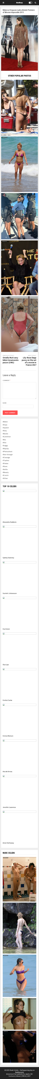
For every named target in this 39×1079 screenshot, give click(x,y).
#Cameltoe (7, 437)
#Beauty (6, 472)
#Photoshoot (7, 451)
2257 (28, 1076)
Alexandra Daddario (9, 522)
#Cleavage (6, 457)
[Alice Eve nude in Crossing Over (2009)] (19, 1014)
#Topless (6, 460)
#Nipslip (6, 448)
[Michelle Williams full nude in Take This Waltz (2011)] (19, 879)
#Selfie (5, 469)
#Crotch (5, 475)
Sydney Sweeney (8, 558)
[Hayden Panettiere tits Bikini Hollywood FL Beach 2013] (19, 164)
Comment (7, 380)
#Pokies (5, 463)
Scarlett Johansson (10, 593)
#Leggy (5, 445)
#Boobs (5, 434)
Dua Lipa (6, 665)
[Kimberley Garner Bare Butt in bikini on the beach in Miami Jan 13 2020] (19, 107)
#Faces (5, 466)
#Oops (5, 425)
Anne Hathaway (8, 843)
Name (5, 403)
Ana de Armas (7, 771)
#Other (5, 478)
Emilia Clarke (7, 700)
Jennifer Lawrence (9, 807)
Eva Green (6, 629)
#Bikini (5, 422)
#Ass (4, 440)
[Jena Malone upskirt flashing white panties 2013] (19, 268)
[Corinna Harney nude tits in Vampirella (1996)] (19, 1046)
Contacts (12, 1076)
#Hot (4, 442)
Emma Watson (8, 736)
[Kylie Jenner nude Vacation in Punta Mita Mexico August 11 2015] (19, 975)
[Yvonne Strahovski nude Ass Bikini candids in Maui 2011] (19, 928)
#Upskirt (6, 428)
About (18, 1076)
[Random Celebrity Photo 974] (19, 324)
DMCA (24, 1076)
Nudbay (19, 2)
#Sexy (5, 431)
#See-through (8, 454)
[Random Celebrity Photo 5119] (19, 216)
